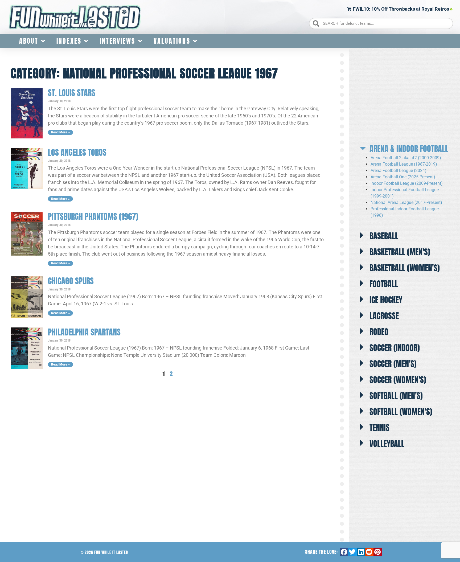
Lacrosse (384, 316)
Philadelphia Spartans (84, 332)
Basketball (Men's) (399, 252)
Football (383, 284)
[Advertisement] (405, 96)
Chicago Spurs (71, 281)
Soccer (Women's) (397, 380)
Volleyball (386, 444)
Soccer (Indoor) (394, 348)
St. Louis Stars (71, 93)
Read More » (60, 132)
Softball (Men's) (396, 396)
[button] (405, 147)
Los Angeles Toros (77, 152)
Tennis (379, 428)
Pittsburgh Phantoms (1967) (93, 217)
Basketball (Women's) (404, 268)
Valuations (172, 41)
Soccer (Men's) (393, 364)
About (28, 41)
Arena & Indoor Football (408, 149)
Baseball (383, 236)
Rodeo (378, 332)
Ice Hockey (385, 300)
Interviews (117, 41)
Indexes (68, 41)
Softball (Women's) (400, 412)
